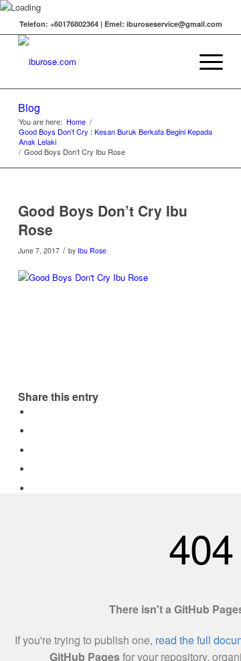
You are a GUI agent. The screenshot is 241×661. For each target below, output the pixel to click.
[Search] (173, 61)
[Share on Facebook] (34, 412)
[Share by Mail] (34, 488)
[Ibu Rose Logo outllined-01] (100, 61)
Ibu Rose (92, 250)
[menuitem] (173, 61)
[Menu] (204, 61)
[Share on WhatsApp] (34, 450)
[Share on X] (34, 430)
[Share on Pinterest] (34, 469)
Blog (29, 107)
